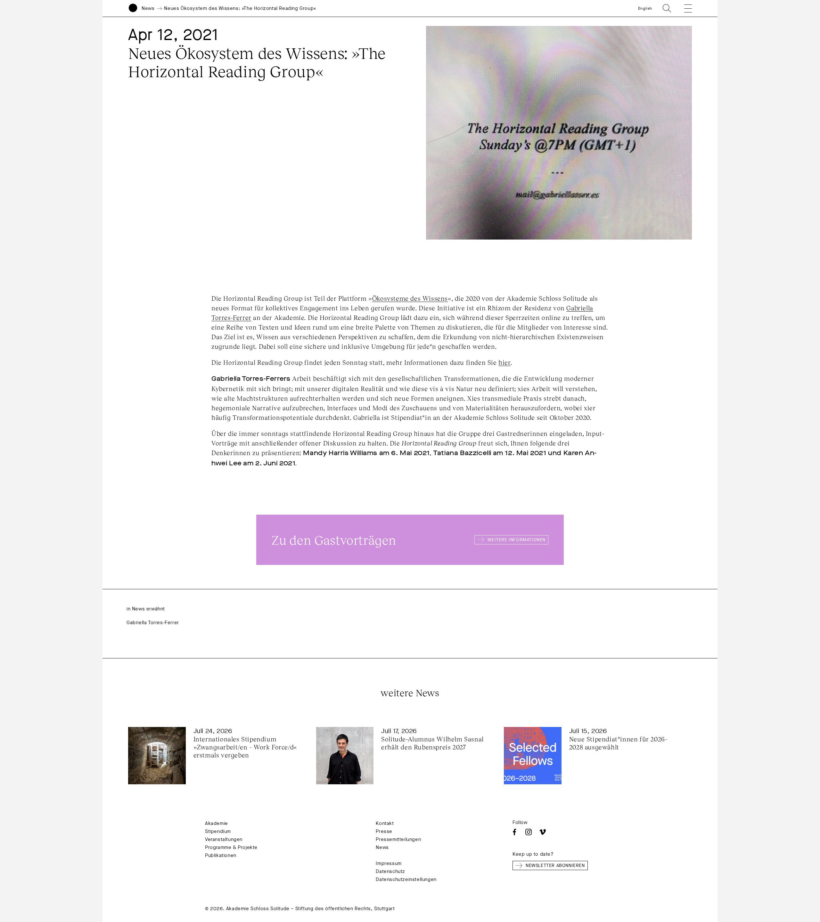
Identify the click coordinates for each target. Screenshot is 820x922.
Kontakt (385, 823)
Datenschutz (390, 871)
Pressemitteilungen (398, 839)
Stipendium (218, 831)
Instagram (528, 832)
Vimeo (542, 832)
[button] (683, 8)
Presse (384, 831)
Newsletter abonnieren (555, 865)
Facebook (514, 832)
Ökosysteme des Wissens (410, 298)
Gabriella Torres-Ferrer (153, 622)
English (645, 8)
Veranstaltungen (223, 839)
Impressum (388, 863)
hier (504, 362)
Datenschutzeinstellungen (406, 879)
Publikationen (220, 855)
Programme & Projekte (231, 847)
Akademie (216, 823)
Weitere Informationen (516, 540)
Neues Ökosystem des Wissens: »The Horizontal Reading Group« (240, 8)
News (148, 8)
